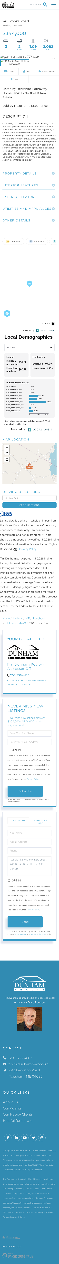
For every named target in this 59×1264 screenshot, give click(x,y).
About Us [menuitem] (10, 1102)
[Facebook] (7, 1138)
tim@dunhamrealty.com (29, 1064)
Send (25, 921)
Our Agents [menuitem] (12, 1108)
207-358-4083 (20, 1058)
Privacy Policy (27, 549)
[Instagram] (41, 1138)
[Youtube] (24, 1138)
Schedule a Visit (40, 821)
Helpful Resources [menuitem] (17, 1121)
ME (28, 618)
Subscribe (25, 791)
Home (6, 618)
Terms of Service (38, 934)
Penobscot (39, 618)
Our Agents (27, 685)
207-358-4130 (20, 675)
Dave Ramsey (36, 1002)
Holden (10, 623)
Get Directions (29, 505)
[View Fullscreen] (6, 459)
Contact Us (13, 685)
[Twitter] (33, 1138)
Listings (18, 618)
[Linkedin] (16, 1138)
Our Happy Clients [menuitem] (18, 1114)
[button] (44, 4)
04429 (22, 623)
